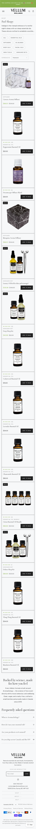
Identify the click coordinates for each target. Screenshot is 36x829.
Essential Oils (16, 37)
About (17, 796)
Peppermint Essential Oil (11, 147)
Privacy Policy (8, 808)
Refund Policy (28, 808)
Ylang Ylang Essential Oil (11, 617)
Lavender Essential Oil (10, 426)
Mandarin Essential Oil (11, 665)
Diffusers (7, 42)
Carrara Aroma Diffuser (11, 99)
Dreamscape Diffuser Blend (12, 192)
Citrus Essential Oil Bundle (12, 522)
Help (17, 799)
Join (26, 773)
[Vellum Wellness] (18, 11)
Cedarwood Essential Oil (11, 379)
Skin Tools (8, 52)
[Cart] (33, 11)
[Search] (29, 11)
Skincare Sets (21, 52)
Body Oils (7, 47)
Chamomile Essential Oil (11, 474)
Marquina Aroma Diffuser (12, 238)
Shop (17, 793)
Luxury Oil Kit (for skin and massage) (15, 283)
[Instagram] (18, 779)
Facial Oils (19, 47)
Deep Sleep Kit (8, 331)
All (5, 37)
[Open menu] (3, 11)
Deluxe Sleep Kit (8, 569)
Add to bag (26, 103)
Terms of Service (18, 808)
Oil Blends (19, 42)
